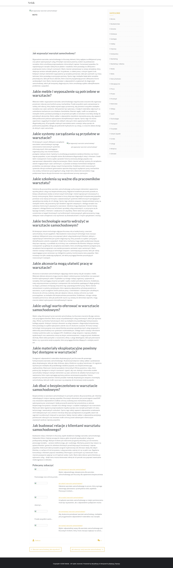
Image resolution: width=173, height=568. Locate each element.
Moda (113, 69)
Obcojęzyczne (115, 84)
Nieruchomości (116, 79)
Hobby (113, 44)
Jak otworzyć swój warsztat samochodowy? (86, 549)
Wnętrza (113, 149)
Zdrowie (113, 154)
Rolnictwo (114, 104)
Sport (112, 114)
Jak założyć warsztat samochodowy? (70, 483)
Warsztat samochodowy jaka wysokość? (46, 549)
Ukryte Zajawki (116, 134)
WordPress (95, 563)
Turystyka (114, 129)
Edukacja (114, 34)
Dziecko (113, 29)
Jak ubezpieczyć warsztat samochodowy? (72, 469)
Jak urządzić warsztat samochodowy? (71, 497)
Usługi (113, 144)
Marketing (114, 59)
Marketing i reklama (117, 64)
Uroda (113, 139)
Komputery (114, 54)
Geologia (114, 39)
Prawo (113, 94)
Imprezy (113, 49)
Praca (113, 89)
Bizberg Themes (114, 563)
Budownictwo (115, 24)
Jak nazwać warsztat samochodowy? (71, 526)
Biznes (113, 19)
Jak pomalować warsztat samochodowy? (72, 511)
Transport (114, 124)
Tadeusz (38, 540)
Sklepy (113, 109)
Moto (112, 74)
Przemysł (114, 99)
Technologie (115, 119)
